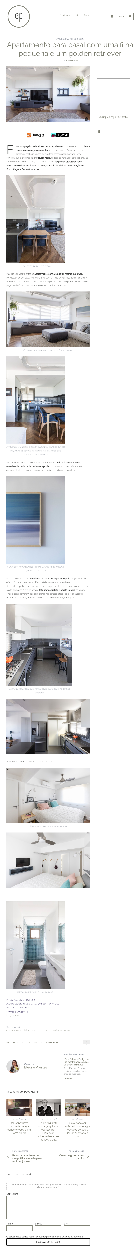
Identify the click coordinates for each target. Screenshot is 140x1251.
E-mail (39, 1223)
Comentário (13, 1194)
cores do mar (56, 1030)
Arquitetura (62, 39)
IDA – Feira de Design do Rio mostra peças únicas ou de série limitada (76, 1062)
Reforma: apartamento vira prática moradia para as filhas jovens (27, 1156)
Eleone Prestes (72, 60)
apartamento (12, 1030)
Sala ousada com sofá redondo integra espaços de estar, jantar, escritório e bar (77, 1130)
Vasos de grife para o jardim (71, 1155)
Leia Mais (68, 1078)
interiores (67, 1030)
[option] (19, 1117)
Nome (10, 1223)
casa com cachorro (40, 1030)
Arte (125, 117)
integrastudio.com (14, 1015)
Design (102, 117)
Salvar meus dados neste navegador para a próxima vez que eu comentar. (46, 1236)
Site (66, 1223)
